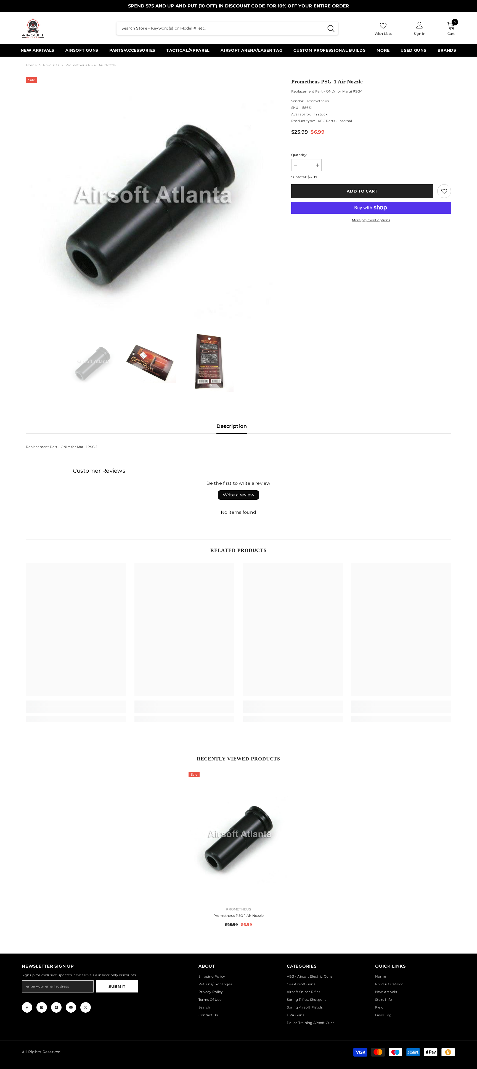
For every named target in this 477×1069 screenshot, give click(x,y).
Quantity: (299, 155)
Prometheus (318, 101)
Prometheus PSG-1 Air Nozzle (238, 915)
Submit (117, 986)
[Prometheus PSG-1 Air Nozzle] (239, 837)
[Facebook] (27, 1007)
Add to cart (362, 191)
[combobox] (220, 28)
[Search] (227, 28)
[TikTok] (56, 1007)
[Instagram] (41, 1007)
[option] (150, 201)
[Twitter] (85, 1007)
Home (31, 65)
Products (51, 65)
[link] (444, 191)
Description (231, 426)
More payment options (371, 220)
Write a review (238, 494)
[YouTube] (71, 1007)
